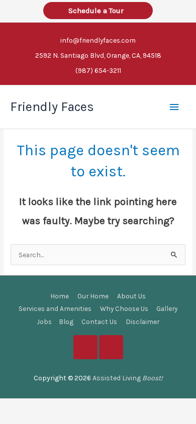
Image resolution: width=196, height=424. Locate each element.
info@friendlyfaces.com (98, 40)
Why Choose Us (124, 308)
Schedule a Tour (98, 10)
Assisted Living (127, 378)
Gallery (166, 308)
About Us (131, 296)
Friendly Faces (52, 106)
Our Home (93, 296)
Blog (66, 321)
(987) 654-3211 (98, 70)
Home (59, 296)
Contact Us (99, 321)
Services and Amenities (55, 308)
